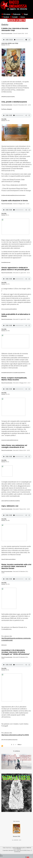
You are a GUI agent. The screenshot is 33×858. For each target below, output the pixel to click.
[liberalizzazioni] (14, 500)
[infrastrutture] (17, 195)
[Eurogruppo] (18, 372)
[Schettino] (23, 372)
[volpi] (8, 96)
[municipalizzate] (8, 440)
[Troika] (6, 559)
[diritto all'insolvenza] (5, 739)
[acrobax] (15, 739)
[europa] (8, 262)
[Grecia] (2, 262)
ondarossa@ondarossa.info (18, 847)
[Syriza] (8, 372)
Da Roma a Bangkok (6, 109)
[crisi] (12, 559)
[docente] (11, 96)
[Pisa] (14, 96)
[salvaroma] (16, 440)
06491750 (28, 847)
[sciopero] (3, 440)
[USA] (2, 96)
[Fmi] (2, 195)
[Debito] (5, 96)
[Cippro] (3, 559)
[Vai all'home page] (13, 9)
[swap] (11, 195)
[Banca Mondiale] (6, 195)
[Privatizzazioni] (8, 500)
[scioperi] (9, 309)
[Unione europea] (4, 309)
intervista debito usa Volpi (9, 43)
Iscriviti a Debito (2, 746)
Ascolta (3, 119)
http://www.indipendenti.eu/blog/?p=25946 (15, 735)
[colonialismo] (22, 195)
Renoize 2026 (16, 836)
